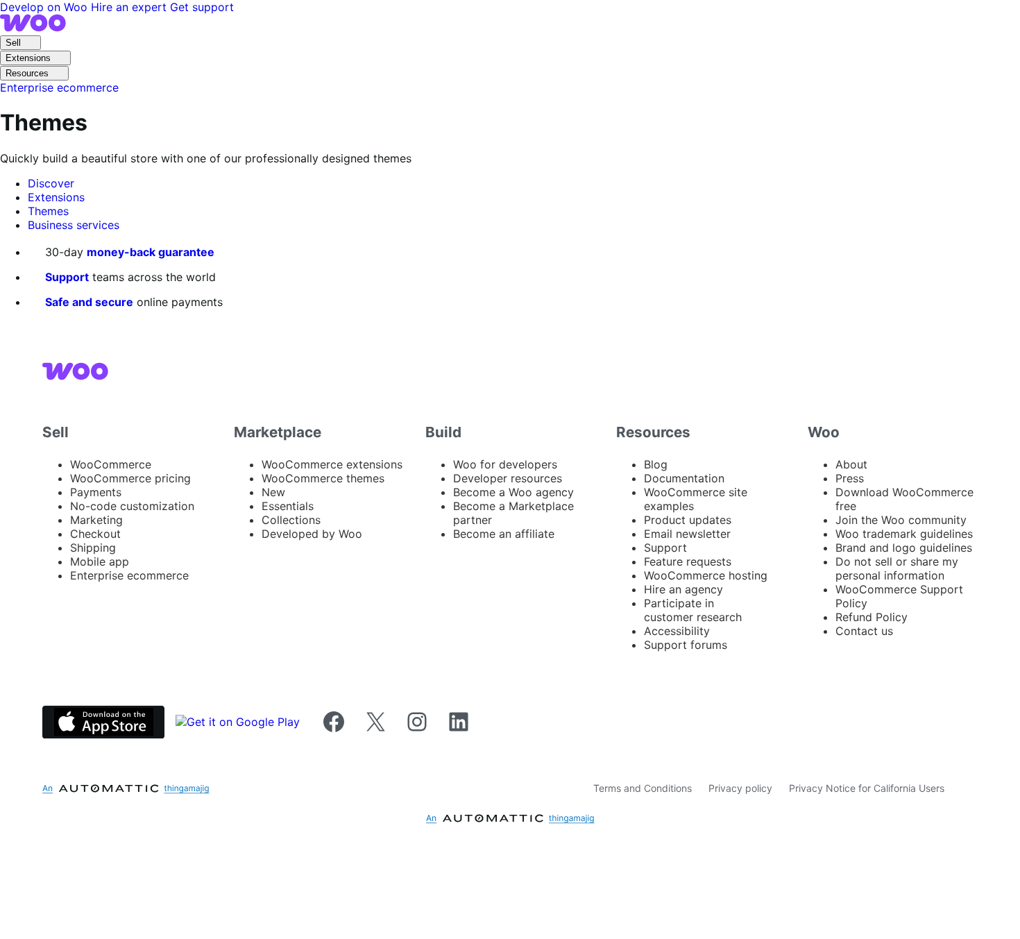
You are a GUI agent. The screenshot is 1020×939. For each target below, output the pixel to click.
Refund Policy (871, 617)
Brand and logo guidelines (903, 548)
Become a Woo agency (513, 492)
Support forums (685, 645)
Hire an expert (130, 7)
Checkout (95, 534)
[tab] (51, 183)
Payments (95, 492)
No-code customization (132, 506)
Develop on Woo (45, 7)
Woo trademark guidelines (904, 534)
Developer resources (507, 478)
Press (849, 478)
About (851, 464)
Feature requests (687, 561)
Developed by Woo (312, 534)
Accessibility (677, 631)
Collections (291, 520)
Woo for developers (505, 464)
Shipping (93, 548)
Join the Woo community (901, 520)
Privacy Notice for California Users (866, 788)
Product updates (687, 520)
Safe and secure (89, 302)
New (273, 492)
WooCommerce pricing (130, 478)
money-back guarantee (150, 252)
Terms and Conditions (642, 788)
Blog (656, 464)
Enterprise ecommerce (129, 575)
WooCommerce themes (323, 478)
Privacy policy (740, 788)
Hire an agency (683, 589)
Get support (202, 7)
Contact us (864, 631)
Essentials (288, 506)
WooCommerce (110, 464)
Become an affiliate (503, 534)
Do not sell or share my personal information (896, 568)
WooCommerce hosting (705, 575)
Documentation (684, 478)
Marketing (96, 520)
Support (67, 277)
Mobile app (99, 561)
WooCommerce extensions (332, 464)
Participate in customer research (693, 610)
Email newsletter (687, 534)
